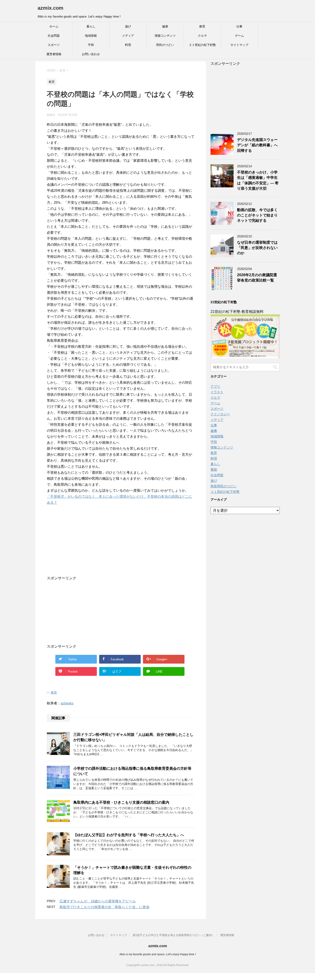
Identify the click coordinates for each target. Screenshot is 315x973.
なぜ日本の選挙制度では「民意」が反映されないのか (257, 247)
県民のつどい (165, 45)
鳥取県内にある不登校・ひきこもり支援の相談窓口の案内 (121, 802)
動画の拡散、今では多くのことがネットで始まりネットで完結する (257, 215)
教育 (202, 26)
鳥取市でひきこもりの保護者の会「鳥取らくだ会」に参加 (104, 907)
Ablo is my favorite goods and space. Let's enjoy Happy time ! (157, 954)
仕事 (239, 26)
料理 (128, 45)
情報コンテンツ (165, 35)
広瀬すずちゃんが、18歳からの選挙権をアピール (97, 901)
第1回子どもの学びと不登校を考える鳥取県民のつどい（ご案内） (173, 935)
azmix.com (50, 8)
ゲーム (239, 35)
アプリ (215, 386)
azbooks (67, 703)
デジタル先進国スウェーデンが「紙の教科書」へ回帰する (257, 145)
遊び (128, 26)
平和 (91, 45)
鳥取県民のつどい (223, 486)
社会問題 (54, 35)
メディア (128, 35)
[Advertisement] (116, 547)
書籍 (214, 469)
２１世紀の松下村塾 (202, 45)
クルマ (202, 35)
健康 (165, 26)
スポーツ (54, 45)
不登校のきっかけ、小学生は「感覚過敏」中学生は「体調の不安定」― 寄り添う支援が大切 (258, 180)
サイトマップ (239, 45)
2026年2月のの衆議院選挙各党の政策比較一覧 (257, 277)
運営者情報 (53, 54)
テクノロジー (220, 414)
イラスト (217, 392)
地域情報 (91, 35)
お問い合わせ (91, 54)
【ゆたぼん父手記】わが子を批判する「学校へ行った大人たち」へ (128, 835)
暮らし (90, 26)
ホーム (53, 26)
